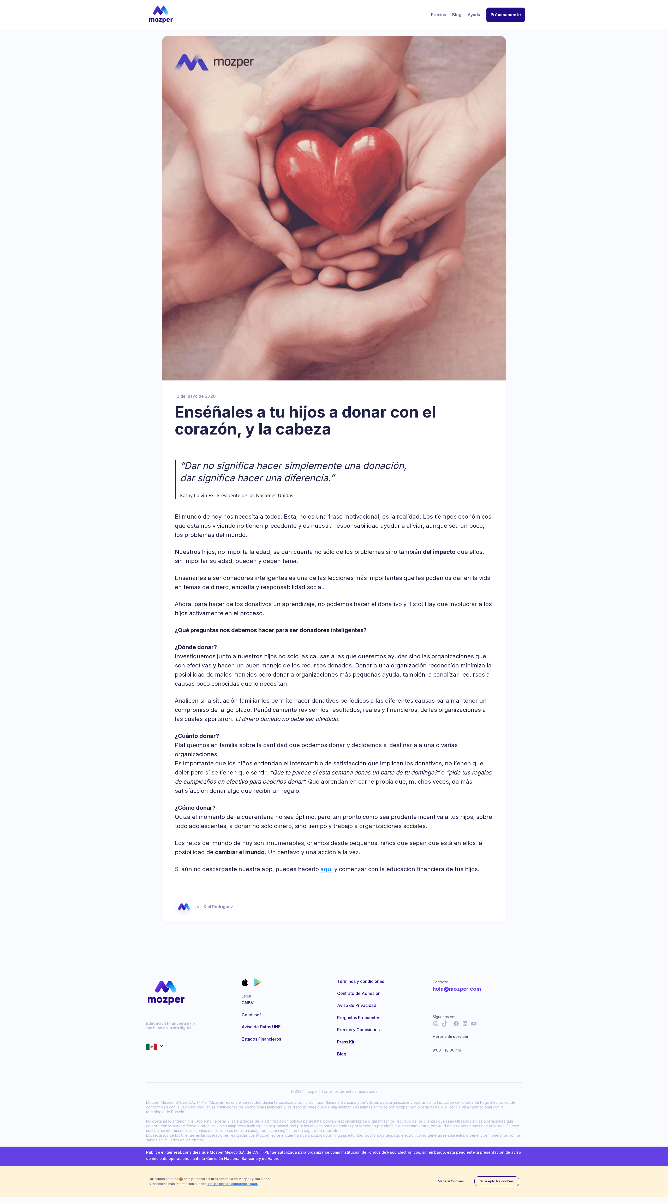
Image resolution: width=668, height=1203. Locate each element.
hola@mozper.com (457, 989)
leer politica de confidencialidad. (232, 1184)
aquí (326, 869)
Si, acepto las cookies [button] (497, 1181)
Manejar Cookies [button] (451, 1181)
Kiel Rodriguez (218, 906)
